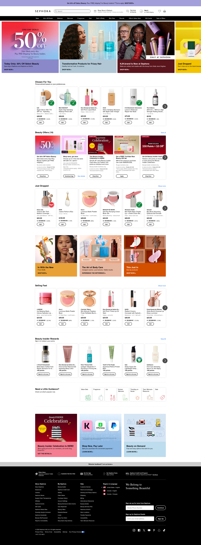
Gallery (60, 492)
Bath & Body (100, 18)
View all (163, 133)
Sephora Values (39, 495)
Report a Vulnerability (41, 521)
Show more (162, 186)
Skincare (70, 18)
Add (40, 122)
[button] (126, 158)
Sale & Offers (161, 18)
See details (81, 176)
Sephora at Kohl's (85, 509)
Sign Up (161, 519)
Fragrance (80, 18)
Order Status (61, 495)
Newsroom (38, 490)
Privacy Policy (39, 532)
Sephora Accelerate (40, 515)
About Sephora (39, 487)
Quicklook (46, 104)
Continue (160, 508)
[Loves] (159, 11)
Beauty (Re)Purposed (41, 518)
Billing (82, 498)
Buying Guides (84, 504)
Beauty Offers (61, 509)
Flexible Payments (85, 515)
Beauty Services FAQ (86, 506)
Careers (37, 492)
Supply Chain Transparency (43, 498)
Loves (59, 515)
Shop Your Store (62, 518)
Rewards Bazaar (62, 512)
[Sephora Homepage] (43, 11)
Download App (69, 176)
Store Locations (84, 512)
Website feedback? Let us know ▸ (100, 464)
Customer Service (85, 487)
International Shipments (87, 501)
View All (163, 339)
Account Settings (62, 501)
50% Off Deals (48, 18)
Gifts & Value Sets (135, 18)
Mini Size (112, 18)
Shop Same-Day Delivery (65, 521)
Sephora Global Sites (41, 509)
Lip (107, 389)
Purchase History (63, 498)
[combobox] (72, 11)
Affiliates (37, 501)
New (37, 18)
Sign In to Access (43, 374)
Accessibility (83, 518)
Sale (156, 389)
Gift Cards (148, 18)
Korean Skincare (121, 390)
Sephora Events (39, 504)
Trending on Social (134, 390)
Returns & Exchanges (86, 490)
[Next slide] (196, 47)
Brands (122, 18)
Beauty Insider (62, 487)
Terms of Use (48, 532)
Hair (90, 18)
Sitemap (65, 532)
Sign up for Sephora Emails (135, 514)
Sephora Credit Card (64, 490)
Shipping (83, 495)
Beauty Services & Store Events (67, 504)
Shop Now (43, 176)
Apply (122, 176)
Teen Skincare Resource (147, 390)
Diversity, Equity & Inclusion (43, 512)
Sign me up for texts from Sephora (138, 503)
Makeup (60, 18)
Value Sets (84, 389)
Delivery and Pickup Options (88, 492)
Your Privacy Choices (75, 532)
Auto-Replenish (62, 506)
